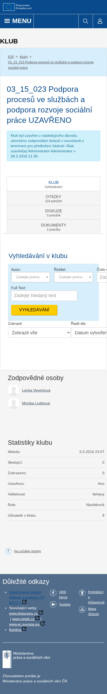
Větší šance (63, 594)
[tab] (53, 184)
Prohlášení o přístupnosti (96, 597)
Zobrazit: (15, 323)
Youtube (65, 604)
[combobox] (30, 277)
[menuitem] (85, 21)
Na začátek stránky (27, 551)
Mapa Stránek (93, 611)
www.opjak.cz (23, 619)
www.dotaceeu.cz (23, 613)
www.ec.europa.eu (24, 624)
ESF (11, 57)
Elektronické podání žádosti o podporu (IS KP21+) (26, 597)
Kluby (24, 57)
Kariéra (15, 630)
